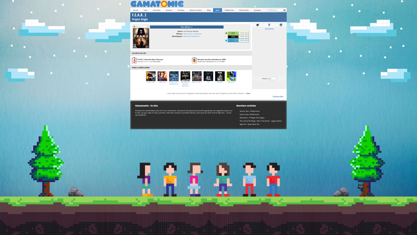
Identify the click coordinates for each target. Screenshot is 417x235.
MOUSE (220, 82)
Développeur (177, 36)
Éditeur (179, 34)
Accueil (135, 10)
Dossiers (169, 10)
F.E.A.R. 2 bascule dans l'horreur (150, 59)
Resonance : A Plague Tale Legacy (252, 118)
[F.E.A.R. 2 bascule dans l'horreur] (134, 60)
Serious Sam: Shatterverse (174, 83)
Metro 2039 (151, 82)
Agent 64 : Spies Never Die (249, 124)
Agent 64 (162, 82)
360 (233, 33)
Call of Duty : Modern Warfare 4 (185, 84)
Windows (233, 40)
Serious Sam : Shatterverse (250, 111)
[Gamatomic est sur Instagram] (281, 25)
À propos (257, 10)
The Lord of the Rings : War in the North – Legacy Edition (261, 121)
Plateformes (229, 10)
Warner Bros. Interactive (192, 34)
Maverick (147, 61)
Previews (181, 10)
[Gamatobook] (269, 25)
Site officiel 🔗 (187, 27)
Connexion (269, 29)
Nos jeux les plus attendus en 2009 (211, 59)
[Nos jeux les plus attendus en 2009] (194, 60)
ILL (208, 82)
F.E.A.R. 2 (140, 17)
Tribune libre (244, 10)
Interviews (157, 10)
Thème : (265, 78)
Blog (208, 10)
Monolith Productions (191, 36)
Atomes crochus (196, 10)
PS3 (233, 36)
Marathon (231, 82)
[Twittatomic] (258, 25)
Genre (180, 31)
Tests (145, 10)
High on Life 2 (197, 82)
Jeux (217, 10)
